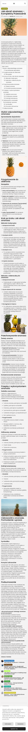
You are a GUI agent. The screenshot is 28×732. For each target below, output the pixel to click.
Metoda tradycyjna (11, 78)
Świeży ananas (10, 86)
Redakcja (12, 16)
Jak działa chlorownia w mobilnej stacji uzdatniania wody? (15, 673)
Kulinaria (5, 8)
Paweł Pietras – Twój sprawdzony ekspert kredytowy (13, 683)
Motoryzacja (9, 664)
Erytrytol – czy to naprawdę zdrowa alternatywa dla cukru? (14, 695)
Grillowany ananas (11, 96)
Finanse (8, 681)
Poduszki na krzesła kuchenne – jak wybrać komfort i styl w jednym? (14, 678)
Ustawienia (20, 724)
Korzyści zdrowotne (12, 106)
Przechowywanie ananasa (11, 84)
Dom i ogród (9, 676)
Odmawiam (8, 724)
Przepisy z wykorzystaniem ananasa (11, 91)
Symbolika (9, 104)
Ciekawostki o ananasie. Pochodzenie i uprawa (10, 101)
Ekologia (8, 671)
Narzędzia (9, 74)
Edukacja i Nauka (10, 660)
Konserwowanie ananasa (13, 88)
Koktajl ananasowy (12, 98)
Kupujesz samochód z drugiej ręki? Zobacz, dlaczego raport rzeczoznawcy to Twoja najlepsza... (15, 668)
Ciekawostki (7, 686)
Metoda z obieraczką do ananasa (13, 81)
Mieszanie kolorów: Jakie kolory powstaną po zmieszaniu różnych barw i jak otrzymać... (15, 689)
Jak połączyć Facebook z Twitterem (14, 662)
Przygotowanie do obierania (11, 72)
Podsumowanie (8, 108)
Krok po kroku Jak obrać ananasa (13, 76)
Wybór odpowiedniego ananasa (12, 68)
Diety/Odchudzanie (10, 692)
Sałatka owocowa (11, 94)
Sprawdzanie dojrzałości (12, 70)
